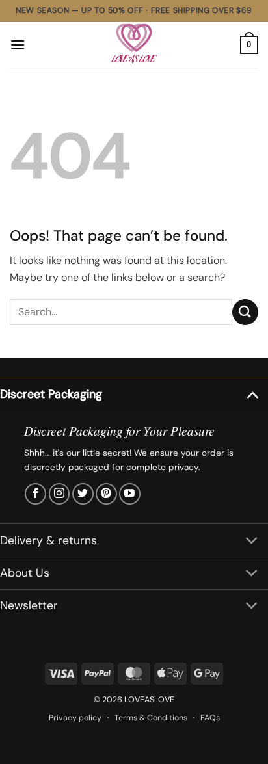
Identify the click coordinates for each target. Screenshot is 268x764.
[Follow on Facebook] (35, 494)
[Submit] (245, 311)
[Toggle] (252, 394)
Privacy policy (75, 718)
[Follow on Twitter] (83, 494)
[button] (17, 44)
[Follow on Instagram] (59, 494)
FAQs (210, 718)
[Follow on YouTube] (130, 494)
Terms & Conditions (150, 718)
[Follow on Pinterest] (106, 494)
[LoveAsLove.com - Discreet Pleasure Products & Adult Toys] (134, 45)
